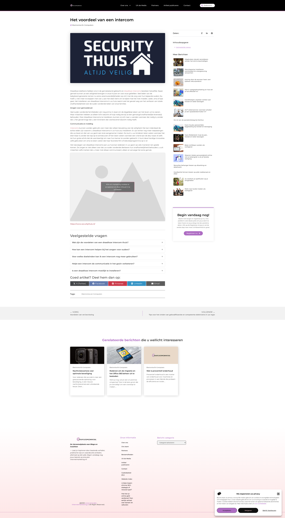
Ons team (125, 446)
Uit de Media (141, 5)
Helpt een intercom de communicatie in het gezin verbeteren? (117, 264)
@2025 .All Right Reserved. (88, 503)
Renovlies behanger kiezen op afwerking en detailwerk (190, 166)
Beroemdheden (127, 454)
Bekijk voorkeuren (269, 510)
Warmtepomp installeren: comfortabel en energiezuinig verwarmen (196, 71)
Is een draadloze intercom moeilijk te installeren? (117, 271)
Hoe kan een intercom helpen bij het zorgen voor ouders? (117, 249)
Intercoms (74, 128)
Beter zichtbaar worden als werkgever (195, 146)
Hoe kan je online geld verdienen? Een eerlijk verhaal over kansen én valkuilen (127, 499)
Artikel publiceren (171, 5)
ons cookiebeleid (260, 504)
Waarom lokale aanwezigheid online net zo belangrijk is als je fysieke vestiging (198, 157)
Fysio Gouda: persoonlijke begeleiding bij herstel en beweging (198, 126)
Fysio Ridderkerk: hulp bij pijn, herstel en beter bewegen (196, 136)
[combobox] (207, 5)
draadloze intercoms (132, 91)
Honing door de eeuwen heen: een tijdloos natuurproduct (198, 80)
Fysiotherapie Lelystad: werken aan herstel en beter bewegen (198, 100)
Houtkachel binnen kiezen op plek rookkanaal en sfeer (192, 173)
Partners (155, 5)
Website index (126, 479)
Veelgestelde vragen (183, 47)
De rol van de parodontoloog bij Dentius (189, 120)
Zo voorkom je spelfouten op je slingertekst (196, 179)
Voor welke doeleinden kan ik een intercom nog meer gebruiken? (117, 256)
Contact (187, 5)
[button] (278, 494)
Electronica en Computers (82, 25)
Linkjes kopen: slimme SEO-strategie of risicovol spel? (126, 486)
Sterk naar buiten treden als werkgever (195, 190)
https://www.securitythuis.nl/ (82, 224)
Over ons (124, 5)
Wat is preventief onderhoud (160, 371)
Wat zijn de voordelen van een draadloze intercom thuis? (117, 242)
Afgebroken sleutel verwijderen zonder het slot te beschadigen (196, 60)
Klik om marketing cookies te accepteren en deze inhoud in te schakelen (117, 187)
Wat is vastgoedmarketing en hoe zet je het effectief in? (199, 90)
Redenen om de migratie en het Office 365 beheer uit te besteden (122, 373)
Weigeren (248, 510)
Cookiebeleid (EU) (126, 474)
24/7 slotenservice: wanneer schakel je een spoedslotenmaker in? (198, 110)
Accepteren (227, 510)
